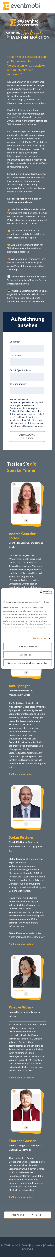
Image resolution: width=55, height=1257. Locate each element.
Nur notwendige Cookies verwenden (27, 663)
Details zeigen (39, 638)
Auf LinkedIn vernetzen (21, 774)
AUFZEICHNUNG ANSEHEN (27, 1215)
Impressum (36, 1245)
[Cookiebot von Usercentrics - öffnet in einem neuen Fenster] (39, 592)
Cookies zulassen (27, 646)
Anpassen (25, 655)
